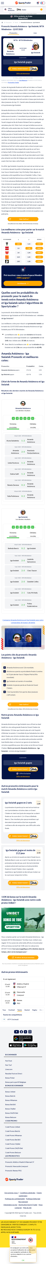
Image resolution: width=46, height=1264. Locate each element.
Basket (27, 1010)
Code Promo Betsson (13, 1152)
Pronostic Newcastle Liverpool (16, 1166)
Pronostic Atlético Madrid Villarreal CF (19, 1162)
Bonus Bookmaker (14, 1085)
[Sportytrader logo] (23, 1179)
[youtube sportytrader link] (16, 1032)
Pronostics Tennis (13, 82)
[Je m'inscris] (37, 2)
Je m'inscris (21, 283)
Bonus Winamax (11, 1100)
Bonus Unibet (10, 1092)
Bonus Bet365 (10, 1104)
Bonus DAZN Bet (11, 1113)
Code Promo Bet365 (12, 1140)
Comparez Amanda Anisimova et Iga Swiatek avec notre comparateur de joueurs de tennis (23, 621)
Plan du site (27, 1208)
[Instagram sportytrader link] (30, 1032)
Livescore (8, 1069)
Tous (4, 1010)
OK (23, 1260)
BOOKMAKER (11, 1055)
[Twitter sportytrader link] (25, 1032)
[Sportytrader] (2, 22)
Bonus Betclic (10, 1096)
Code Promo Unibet (12, 1127)
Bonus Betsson (10, 1117)
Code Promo (11, 1121)
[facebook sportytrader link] (21, 1032)
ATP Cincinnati (13, 1019)
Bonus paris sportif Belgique (15, 1082)
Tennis (16, 22)
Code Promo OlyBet (12, 1144)
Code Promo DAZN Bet (14, 1148)
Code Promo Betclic (12, 1131)
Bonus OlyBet (10, 1109)
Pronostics (9, 22)
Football (11, 1010)
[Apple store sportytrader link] (16, 1045)
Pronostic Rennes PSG (13, 1171)
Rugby (34, 1010)
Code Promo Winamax (13, 1135)
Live (35, 33)
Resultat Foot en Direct (13, 1074)
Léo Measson (23, 80)
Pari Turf (8, 1065)
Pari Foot (8, 1061)
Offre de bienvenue (23, 73)
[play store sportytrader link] (30, 1045)
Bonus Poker (10, 1078)
